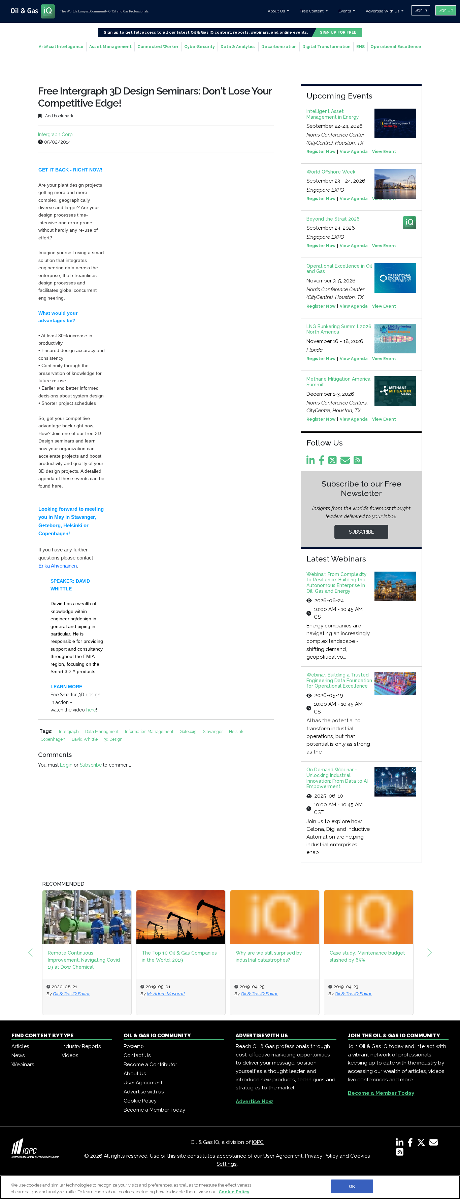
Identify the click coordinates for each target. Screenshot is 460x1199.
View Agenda (354, 152)
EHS (360, 46)
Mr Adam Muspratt (166, 993)
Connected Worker (157, 46)
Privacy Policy (321, 1156)
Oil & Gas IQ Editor (71, 993)
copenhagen (53, 739)
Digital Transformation (326, 46)
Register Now (320, 152)
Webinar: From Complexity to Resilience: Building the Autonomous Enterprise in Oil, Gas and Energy (336, 583)
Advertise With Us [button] (383, 11)
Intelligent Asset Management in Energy (332, 114)
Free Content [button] (312, 11)
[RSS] (399, 1153)
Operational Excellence (395, 46)
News (18, 1055)
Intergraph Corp (55, 134)
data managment (102, 731)
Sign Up (445, 10)
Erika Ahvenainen (57, 566)
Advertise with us (144, 1092)
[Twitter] (333, 462)
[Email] (346, 462)
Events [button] (345, 11)
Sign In (421, 10)
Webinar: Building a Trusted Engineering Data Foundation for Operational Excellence (339, 680)
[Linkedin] (311, 462)
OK (352, 1186)
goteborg (189, 731)
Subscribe (91, 765)
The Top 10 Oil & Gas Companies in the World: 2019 (179, 956)
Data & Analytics (238, 46)
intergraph (69, 731)
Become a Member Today (154, 1110)
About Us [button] (277, 11)
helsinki (236, 731)
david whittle (85, 739)
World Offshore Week (330, 172)
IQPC (258, 1142)
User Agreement (143, 1083)
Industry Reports (81, 1046)
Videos (70, 1055)
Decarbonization (279, 46)
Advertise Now (254, 1101)
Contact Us (137, 1055)
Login (66, 765)
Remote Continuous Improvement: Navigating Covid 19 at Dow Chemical (84, 960)
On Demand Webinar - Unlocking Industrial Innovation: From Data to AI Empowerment (337, 778)
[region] (230, 1187)
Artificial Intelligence (61, 46)
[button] (30, 952)
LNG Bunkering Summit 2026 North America (338, 329)
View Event (384, 152)
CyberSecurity (199, 46)
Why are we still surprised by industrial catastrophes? (269, 956)
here (91, 709)
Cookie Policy (140, 1101)
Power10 (134, 1046)
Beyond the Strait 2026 (333, 219)
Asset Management (110, 46)
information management (149, 731)
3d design (113, 739)
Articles (20, 1046)
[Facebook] (323, 462)
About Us (135, 1074)
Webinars (22, 1064)
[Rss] (359, 462)
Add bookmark (58, 115)
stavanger (213, 731)
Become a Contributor (150, 1064)
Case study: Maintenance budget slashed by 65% (367, 956)
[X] (422, 1144)
